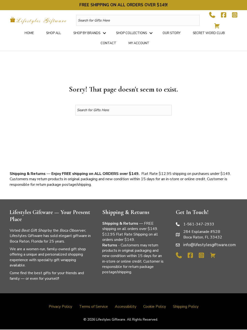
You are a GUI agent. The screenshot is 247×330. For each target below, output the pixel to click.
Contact (108, 43)
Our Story (171, 33)
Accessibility (125, 306)
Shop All (53, 33)
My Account (139, 43)
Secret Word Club (209, 33)
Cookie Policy (154, 306)
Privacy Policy (60, 306)
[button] (104, 33)
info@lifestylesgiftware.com (209, 245)
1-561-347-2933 (198, 224)
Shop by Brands (86, 33)
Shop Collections (131, 33)
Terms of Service (93, 306)
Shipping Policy (186, 306)
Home (29, 33)
